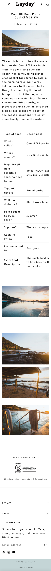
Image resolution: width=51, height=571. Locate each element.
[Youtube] (14, 552)
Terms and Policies (26, 568)
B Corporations (40, 479)
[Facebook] (4, 552)
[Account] (41, 4)
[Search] (9, 4)
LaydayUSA (29, 562)
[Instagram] (9, 552)
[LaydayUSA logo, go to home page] (25, 4)
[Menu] (3, 4)
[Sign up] (46, 545)
